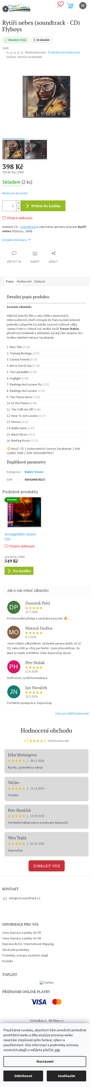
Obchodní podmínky (15, 950)
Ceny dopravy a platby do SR (21, 938)
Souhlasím (66, 1075)
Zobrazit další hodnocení (71, 713)
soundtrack (28, 227)
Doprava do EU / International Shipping (28, 944)
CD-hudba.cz (38, 1020)
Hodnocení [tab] (24, 281)
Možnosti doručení (14, 193)
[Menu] (82, 5)
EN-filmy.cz (56, 1020)
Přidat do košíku (46, 205)
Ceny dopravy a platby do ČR (21, 933)
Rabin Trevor (34, 472)
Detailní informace (14, 240)
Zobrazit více (46, 865)
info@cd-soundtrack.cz (24, 898)
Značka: (24, 57)
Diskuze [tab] (40, 281)
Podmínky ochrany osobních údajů (25, 955)
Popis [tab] (10, 281)
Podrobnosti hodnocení (64, 52)
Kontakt (7, 961)
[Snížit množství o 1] (18, 208)
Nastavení (45, 1061)
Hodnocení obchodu (46, 730)
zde (57, 1050)
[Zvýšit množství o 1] (18, 203)
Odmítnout (23, 1075)
